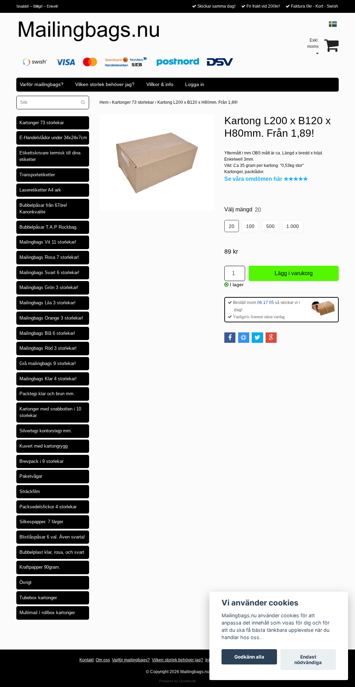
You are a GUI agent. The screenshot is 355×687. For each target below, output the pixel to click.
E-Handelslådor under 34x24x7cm (53, 137)
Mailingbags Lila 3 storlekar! (47, 302)
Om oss (103, 660)
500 (270, 226)
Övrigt (25, 582)
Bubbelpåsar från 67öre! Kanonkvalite (43, 209)
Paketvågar (30, 476)
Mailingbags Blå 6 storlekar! (47, 333)
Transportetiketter (37, 174)
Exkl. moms (313, 43)
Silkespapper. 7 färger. (41, 521)
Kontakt (86, 660)
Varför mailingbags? (41, 84)
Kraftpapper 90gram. (39, 567)
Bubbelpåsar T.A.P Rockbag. (48, 227)
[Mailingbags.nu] (95, 35)
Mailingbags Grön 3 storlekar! (48, 287)
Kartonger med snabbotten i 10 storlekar (50, 412)
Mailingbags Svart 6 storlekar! (49, 272)
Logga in (194, 84)
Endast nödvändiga (308, 659)
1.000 (292, 226)
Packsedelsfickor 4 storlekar (48, 506)
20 (231, 226)
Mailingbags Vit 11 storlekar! (47, 242)
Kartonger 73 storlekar (41, 122)
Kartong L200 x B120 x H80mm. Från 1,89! (198, 102)
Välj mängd (242, 209)
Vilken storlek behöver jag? (105, 84)
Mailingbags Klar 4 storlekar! (48, 378)
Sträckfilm (29, 491)
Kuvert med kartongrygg (43, 446)
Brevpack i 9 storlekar (41, 461)
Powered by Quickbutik (177, 681)
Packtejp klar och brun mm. (47, 393)
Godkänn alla (249, 657)
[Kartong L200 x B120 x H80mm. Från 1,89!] (156, 162)
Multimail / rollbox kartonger (47, 612)
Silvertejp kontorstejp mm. (45, 430)
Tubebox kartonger (38, 597)
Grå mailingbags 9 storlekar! (47, 363)
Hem (105, 102)
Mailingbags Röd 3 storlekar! (48, 348)
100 (250, 226)
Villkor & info (159, 84)
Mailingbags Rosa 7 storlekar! (49, 257)
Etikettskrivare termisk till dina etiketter (49, 156)
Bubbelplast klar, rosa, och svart (51, 552)
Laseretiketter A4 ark (40, 190)
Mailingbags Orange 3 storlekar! (51, 318)
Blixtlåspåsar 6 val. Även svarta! (52, 537)
